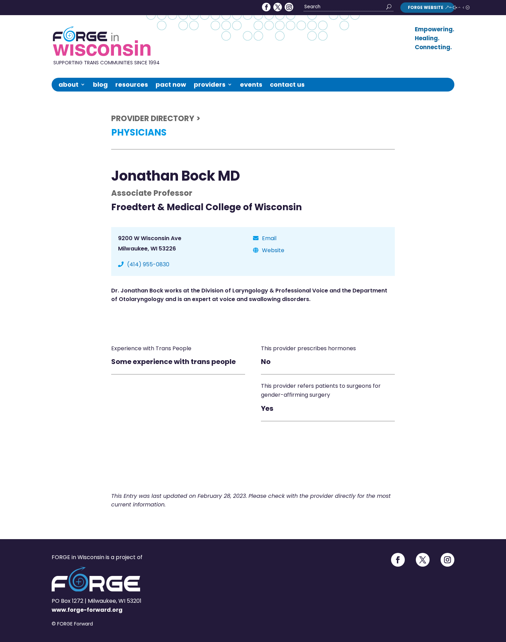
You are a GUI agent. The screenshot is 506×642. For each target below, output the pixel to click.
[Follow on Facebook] (266, 7)
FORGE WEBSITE (425, 7)
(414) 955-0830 (148, 264)
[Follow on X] (277, 7)
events (251, 84)
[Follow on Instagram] (289, 7)
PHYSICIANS (139, 132)
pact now (171, 84)
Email (269, 238)
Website (273, 250)
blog (100, 84)
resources (131, 84)
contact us (287, 84)
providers (209, 84)
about (68, 84)
